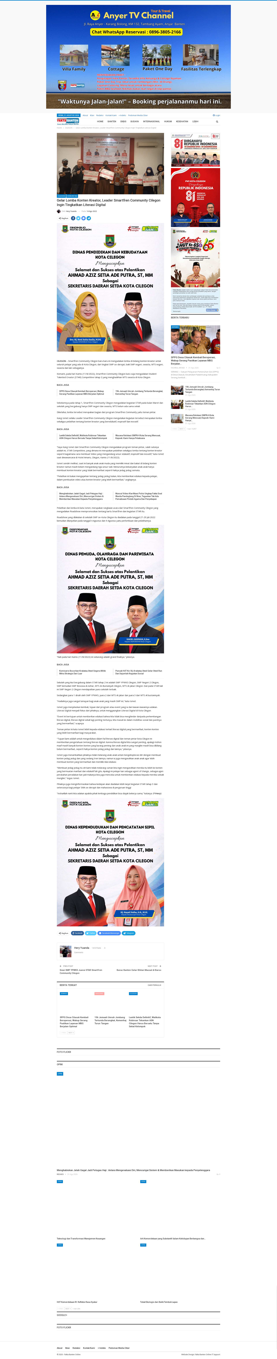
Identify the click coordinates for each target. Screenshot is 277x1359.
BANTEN (112, 121)
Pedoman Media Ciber (138, 115)
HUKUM (168, 121)
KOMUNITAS (72, 196)
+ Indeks (122, 115)
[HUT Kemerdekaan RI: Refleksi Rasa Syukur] (97, 1271)
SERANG (64, 993)
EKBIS (123, 121)
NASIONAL (99, 993)
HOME (100, 121)
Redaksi (99, 115)
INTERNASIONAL (151, 121)
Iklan (92, 115)
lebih (195, 121)
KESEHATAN (182, 121)
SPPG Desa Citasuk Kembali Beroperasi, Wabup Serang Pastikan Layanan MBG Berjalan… (193, 360)
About (85, 115)
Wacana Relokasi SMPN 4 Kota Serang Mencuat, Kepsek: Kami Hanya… (199, 418)
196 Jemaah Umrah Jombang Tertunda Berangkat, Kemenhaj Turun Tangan (202, 389)
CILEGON (61, 196)
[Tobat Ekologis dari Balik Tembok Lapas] (180, 1271)
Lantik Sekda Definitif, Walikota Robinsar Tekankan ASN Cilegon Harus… (200, 403)
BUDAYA (135, 121)
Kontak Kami (111, 115)
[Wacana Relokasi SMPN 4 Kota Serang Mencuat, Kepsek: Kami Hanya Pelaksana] (177, 418)
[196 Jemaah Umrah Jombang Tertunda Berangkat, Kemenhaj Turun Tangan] (110, 1003)
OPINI (60, 1074)
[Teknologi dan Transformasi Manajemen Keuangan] (97, 1208)
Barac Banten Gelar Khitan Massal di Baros (139, 970)
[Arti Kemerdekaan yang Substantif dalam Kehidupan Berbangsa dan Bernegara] (180, 1208)
